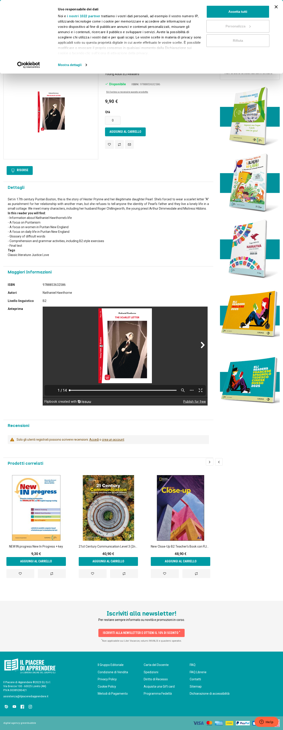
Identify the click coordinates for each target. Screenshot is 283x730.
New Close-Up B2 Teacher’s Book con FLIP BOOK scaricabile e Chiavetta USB (180, 546)
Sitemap (196, 686)
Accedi (94, 439)
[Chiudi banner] (276, 6)
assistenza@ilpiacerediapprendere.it (25, 696)
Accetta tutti (237, 11)
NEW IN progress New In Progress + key (36, 546)
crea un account (113, 439)
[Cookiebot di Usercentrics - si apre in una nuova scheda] (28, 65)
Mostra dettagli (70, 65)
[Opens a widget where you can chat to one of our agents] (266, 722)
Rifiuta (238, 40)
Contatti (195, 679)
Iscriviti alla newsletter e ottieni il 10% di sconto (141, 632)
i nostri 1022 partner (83, 16)
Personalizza (235, 26)
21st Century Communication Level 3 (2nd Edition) (108, 546)
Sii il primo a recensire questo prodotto (127, 92)
